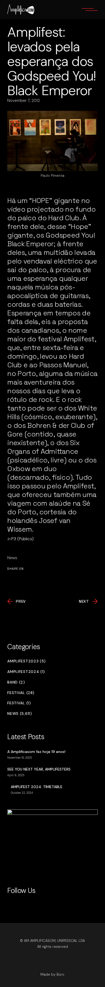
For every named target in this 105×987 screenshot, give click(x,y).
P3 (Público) (22, 539)
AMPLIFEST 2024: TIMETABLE (36, 786)
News (12, 558)
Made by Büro (52, 974)
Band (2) (16, 682)
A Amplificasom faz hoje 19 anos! (36, 751)
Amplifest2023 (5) (26, 661)
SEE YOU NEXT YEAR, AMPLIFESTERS (39, 769)
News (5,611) (19, 713)
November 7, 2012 (23, 100)
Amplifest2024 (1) (26, 671)
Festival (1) (19, 703)
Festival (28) (20, 693)
